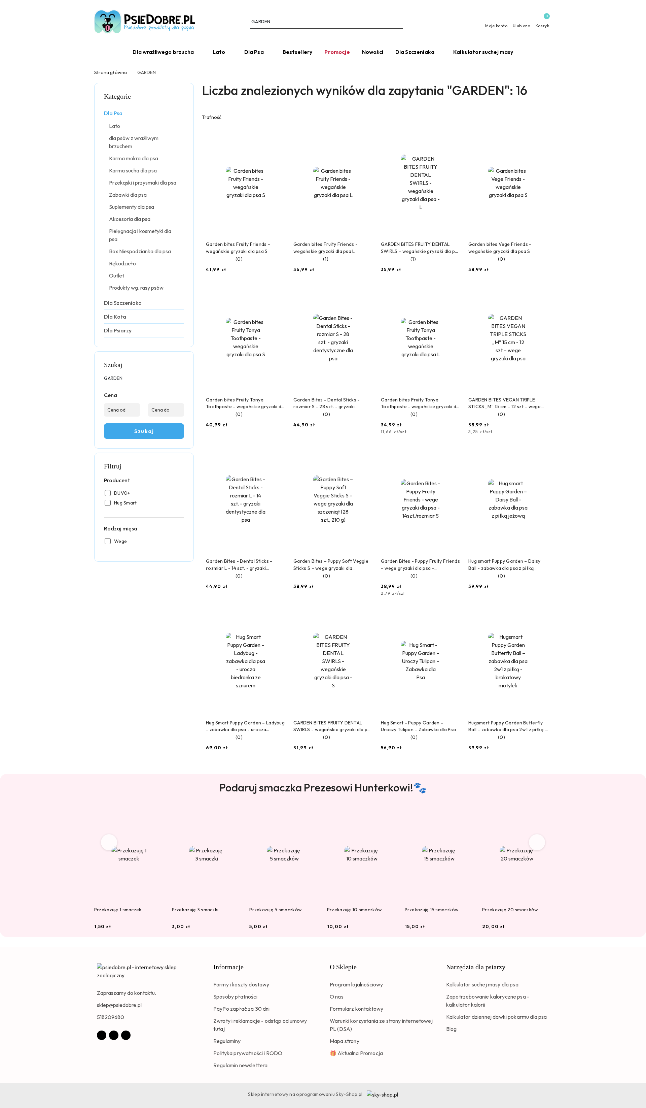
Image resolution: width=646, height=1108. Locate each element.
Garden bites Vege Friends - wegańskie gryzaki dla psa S (500, 247)
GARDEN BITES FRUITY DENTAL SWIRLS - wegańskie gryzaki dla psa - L (420, 247)
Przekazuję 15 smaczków (432, 910)
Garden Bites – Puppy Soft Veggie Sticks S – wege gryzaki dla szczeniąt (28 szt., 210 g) (330, 564)
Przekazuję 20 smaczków (510, 910)
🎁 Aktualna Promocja (356, 1053)
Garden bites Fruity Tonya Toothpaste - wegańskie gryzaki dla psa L (420, 403)
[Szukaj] (181, 379)
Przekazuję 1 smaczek (118, 910)
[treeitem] (144, 113)
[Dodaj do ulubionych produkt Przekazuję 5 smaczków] (311, 816)
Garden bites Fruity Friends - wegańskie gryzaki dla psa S (238, 247)
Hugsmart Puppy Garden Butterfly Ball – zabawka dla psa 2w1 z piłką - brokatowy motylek (507, 726)
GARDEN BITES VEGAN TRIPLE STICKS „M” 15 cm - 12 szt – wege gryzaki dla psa (504, 403)
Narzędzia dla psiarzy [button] (475, 967)
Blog (451, 1028)
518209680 (110, 1017)
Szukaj (144, 431)
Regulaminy (227, 1041)
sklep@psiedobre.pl (119, 1005)
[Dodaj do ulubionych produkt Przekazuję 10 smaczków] (389, 816)
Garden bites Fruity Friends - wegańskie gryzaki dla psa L (325, 247)
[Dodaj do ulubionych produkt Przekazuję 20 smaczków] (544, 816)
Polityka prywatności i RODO (247, 1053)
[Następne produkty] (537, 842)
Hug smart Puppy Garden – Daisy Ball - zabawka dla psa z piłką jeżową (504, 564)
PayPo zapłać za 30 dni (241, 1008)
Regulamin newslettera (240, 1065)
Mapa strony (344, 1041)
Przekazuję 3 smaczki (195, 910)
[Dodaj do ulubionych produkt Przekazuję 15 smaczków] (466, 816)
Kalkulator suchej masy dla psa (482, 984)
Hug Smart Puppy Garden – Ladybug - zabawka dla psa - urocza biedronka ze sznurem (245, 726)
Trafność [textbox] (211, 117)
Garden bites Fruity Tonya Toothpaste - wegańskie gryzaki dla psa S (245, 403)
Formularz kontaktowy (356, 1008)
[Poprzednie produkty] (109, 842)
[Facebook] (101, 1035)
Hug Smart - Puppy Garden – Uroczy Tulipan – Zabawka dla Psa (418, 726)
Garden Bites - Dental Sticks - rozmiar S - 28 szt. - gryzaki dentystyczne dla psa (326, 403)
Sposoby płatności (235, 996)
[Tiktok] (126, 1035)
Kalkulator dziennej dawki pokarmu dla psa (496, 1016)
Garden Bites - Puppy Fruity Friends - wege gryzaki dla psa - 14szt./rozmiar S (420, 564)
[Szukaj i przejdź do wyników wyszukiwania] (399, 22)
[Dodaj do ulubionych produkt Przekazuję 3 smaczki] (233, 816)
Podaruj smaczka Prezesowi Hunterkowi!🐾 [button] (323, 787)
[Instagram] (113, 1035)
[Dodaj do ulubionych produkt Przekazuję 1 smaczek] (156, 816)
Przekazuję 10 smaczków (354, 910)
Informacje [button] (228, 967)
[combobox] (236, 117)
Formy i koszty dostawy (241, 984)
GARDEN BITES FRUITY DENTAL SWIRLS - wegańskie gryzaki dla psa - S (333, 726)
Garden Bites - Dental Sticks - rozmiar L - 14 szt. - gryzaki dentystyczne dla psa (239, 564)
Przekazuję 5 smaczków (275, 910)
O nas (337, 996)
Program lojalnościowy (356, 984)
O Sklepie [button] (343, 967)
